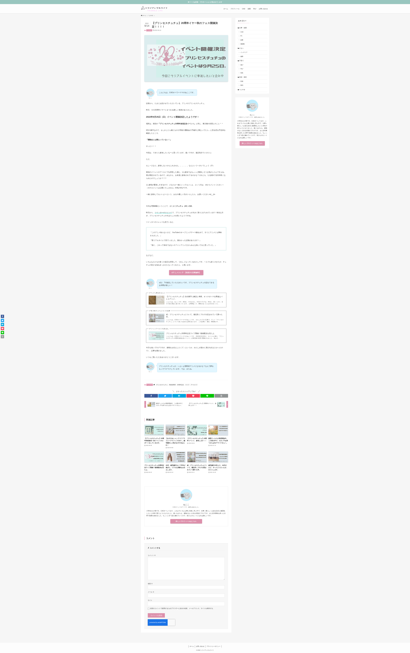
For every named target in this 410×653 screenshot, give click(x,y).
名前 (150, 583)
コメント (152, 555)
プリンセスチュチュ (162, 385)
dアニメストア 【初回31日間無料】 (186, 272)
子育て (241, 60)
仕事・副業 (243, 28)
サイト (150, 600)
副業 (241, 40)
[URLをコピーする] (221, 396)
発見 (241, 73)
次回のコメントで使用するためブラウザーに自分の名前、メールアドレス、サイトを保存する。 (182, 608)
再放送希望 (172, 385)
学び (241, 69)
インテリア (243, 52)
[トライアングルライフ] (154, 9)
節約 (241, 85)
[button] (151, 396)
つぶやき (149, 30)
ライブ (187, 385)
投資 (241, 81)
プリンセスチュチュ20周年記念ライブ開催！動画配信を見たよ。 (191, 333)
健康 (241, 56)
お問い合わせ (200, 646)
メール (151, 592)
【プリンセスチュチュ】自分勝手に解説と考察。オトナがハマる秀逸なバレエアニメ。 (194, 298)
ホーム (192, 646)
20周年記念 (180, 385)
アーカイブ (194, 385)
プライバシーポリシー (213, 646)
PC (241, 36)
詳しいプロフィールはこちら (186, 521)
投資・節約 (243, 77)
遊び (241, 65)
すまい (241, 48)
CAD (241, 32)
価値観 (242, 44)
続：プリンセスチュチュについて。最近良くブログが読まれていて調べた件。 (194, 316)
